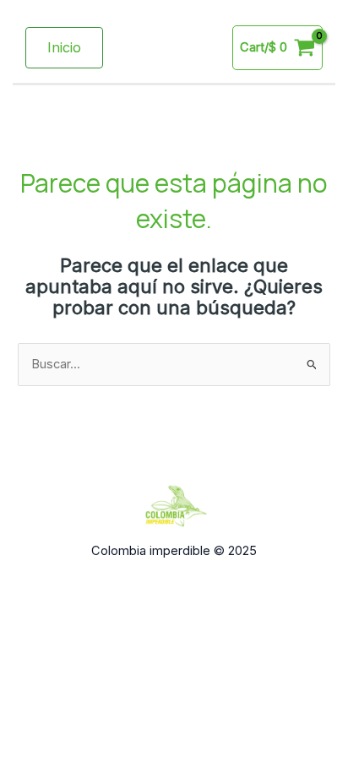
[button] (64, 47)
